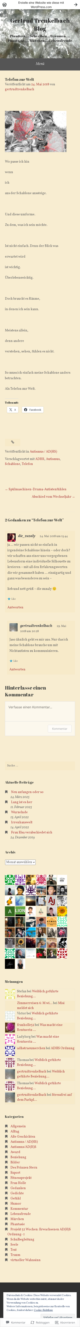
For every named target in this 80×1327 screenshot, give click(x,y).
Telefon (27, 464)
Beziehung (18, 1157)
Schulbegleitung (22, 1239)
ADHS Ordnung (62, 1048)
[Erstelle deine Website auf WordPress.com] (40, 4)
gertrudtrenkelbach (19, 89)
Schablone (12, 464)
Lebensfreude (20, 1214)
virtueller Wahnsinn (25, 1260)
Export (15, 1173)
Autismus (53, 459)
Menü (40, 64)
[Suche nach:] (40, 765)
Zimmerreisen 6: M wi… (35, 1003)
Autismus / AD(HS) (43, 451)
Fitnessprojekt (21, 1178)
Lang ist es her (21, 802)
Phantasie (17, 1224)
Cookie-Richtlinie (43, 1310)
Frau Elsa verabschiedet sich (31, 832)
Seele (14, 1245)
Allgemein (18, 1126)
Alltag (14, 1131)
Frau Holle (18, 1183)
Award (15, 1152)
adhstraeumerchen (31, 1048)
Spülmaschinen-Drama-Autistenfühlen (37, 489)
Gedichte (17, 1193)
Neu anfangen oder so (27, 792)
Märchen (17, 1219)
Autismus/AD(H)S (23, 1147)
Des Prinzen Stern (23, 1167)
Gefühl (15, 1198)
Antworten (15, 607)
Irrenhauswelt (21, 822)
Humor (15, 1203)
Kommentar (59, 728)
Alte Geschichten (22, 1137)
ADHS (39, 459)
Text (13, 1250)
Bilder (15, 1162)
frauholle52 (25, 1025)
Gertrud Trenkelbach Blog (40, 24)
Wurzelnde (19, 812)
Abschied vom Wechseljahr (51, 497)
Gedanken (18, 1188)
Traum (15, 1255)
